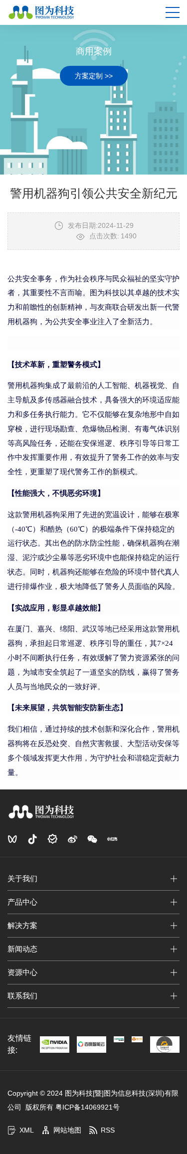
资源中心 (22, 972)
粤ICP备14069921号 (87, 1107)
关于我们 (22, 878)
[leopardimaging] (165, 1044)
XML (26, 1130)
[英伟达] (54, 1044)
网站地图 (67, 1130)
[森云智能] (119, 1039)
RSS (108, 1130)
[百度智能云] (91, 1044)
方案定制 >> (94, 76)
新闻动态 (22, 949)
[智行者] (137, 1039)
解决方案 (22, 925)
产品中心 (22, 902)
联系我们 (22, 995)
